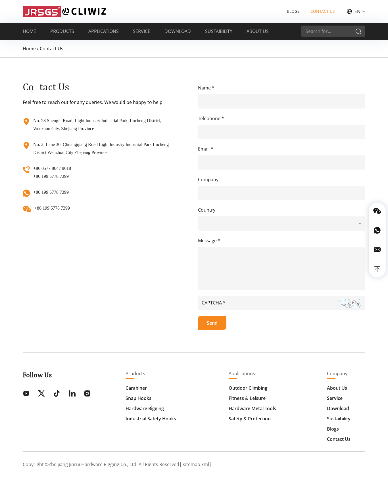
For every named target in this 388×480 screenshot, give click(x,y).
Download (338, 408)
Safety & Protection (250, 419)
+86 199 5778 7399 (51, 192)
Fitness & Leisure (247, 398)
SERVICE (141, 31)
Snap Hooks (138, 398)
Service (335, 398)
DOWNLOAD (177, 31)
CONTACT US (322, 11)
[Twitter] (41, 394)
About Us (337, 388)
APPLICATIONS (103, 31)
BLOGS (293, 11)
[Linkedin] (72, 394)
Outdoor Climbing (248, 388)
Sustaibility (339, 419)
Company (337, 373)
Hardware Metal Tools (252, 408)
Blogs (333, 429)
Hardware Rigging (145, 408)
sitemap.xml (196, 464)
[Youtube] (26, 394)
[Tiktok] (56, 394)
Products (135, 373)
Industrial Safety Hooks (151, 419)
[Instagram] (87, 394)
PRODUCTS (62, 31)
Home (29, 48)
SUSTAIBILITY (218, 31)
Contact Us (339, 439)
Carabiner (136, 388)
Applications (242, 373)
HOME (29, 31)
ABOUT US (258, 31)
